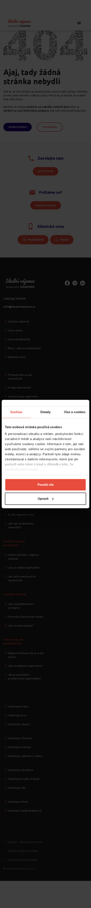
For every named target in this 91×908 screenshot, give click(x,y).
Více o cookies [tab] (74, 412)
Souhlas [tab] (16, 412)
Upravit (43, 498)
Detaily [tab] (45, 412)
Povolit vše (45, 484)
